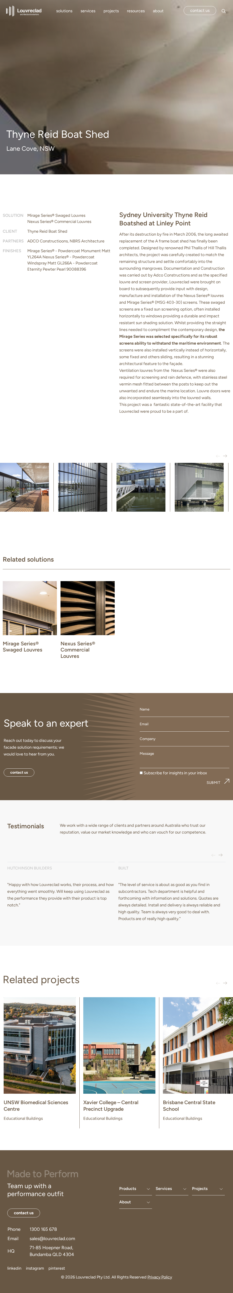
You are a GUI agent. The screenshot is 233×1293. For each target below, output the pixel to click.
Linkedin (14, 1268)
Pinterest (56, 1268)
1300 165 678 (43, 1229)
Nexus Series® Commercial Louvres (59, 221)
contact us (200, 10)
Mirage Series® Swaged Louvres (56, 215)
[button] (225, 456)
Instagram (35, 1268)
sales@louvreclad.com (52, 1238)
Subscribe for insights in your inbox (175, 772)
